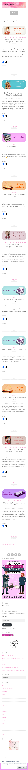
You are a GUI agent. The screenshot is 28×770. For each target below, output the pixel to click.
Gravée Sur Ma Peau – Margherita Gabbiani (14, 245)
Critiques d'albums (5, 705)
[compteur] (8, 635)
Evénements (4, 711)
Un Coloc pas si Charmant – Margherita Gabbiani (14, 41)
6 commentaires (19, 199)
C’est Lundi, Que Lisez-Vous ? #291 (14, 504)
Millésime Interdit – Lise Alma (8, 655)
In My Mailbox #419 (14, 146)
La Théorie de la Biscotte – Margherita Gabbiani (14, 94)
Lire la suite (16, 73)
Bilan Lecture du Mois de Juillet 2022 (14, 195)
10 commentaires (19, 305)
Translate (11, 606)
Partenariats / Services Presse (18, 37)
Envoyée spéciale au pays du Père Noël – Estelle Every (13, 670)
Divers (3, 708)
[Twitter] (15, 554)
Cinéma (3, 694)
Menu (14, 12)
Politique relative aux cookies (11, 764)
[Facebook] (8, 554)
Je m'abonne (7, 624)
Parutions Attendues (6, 729)
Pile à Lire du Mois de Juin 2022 (14, 350)
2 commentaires (21, 45)
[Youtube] (19, 554)
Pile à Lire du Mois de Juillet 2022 (14, 301)
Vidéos (3, 734)
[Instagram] (12, 554)
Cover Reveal (4, 702)
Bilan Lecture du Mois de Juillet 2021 (14, 399)
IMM (14, 144)
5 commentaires (20, 149)
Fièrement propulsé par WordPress (14, 757)
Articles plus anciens (8, 544)
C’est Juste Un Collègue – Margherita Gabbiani (14, 450)
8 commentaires (20, 454)
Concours (4, 697)
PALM (14, 297)
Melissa (14, 45)
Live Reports (4, 720)
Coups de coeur (5, 700)
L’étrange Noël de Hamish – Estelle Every (10, 667)
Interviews (4, 717)
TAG (3, 731)
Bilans (14, 192)
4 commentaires (19, 353)
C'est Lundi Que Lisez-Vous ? (14, 500)
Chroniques (5, 37)
